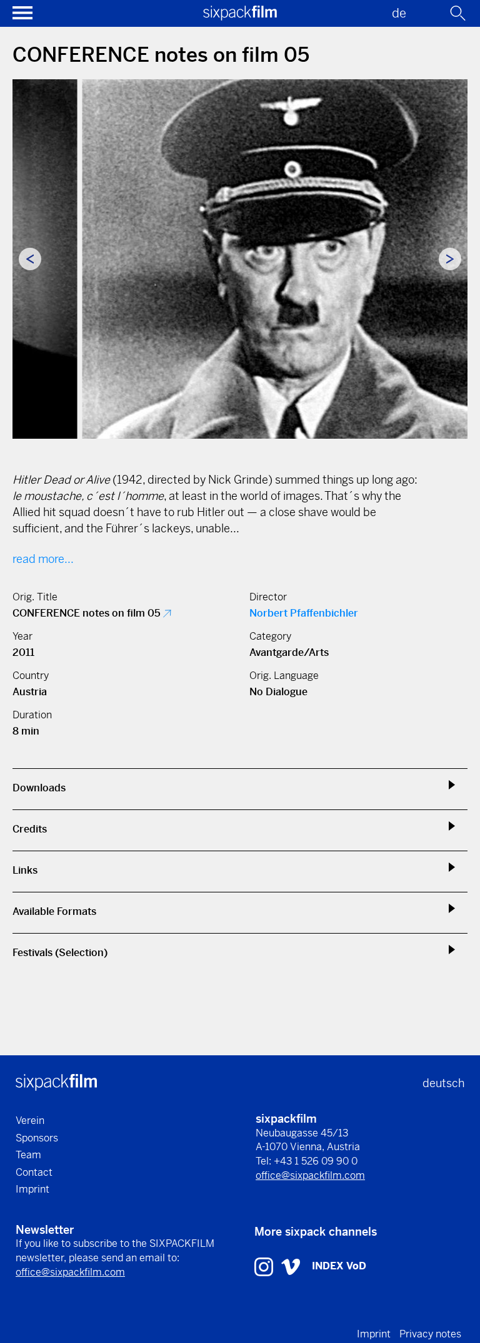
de (399, 13)
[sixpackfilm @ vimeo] (290, 1266)
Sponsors (37, 1138)
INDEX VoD (339, 1265)
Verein (30, 1120)
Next (450, 259)
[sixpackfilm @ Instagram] (265, 1266)
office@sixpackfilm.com (310, 1175)
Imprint (32, 1189)
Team (28, 1154)
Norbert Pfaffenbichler (303, 613)
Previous (30, 259)
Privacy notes (430, 1334)
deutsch (443, 1083)
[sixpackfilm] (240, 16)
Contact (34, 1172)
